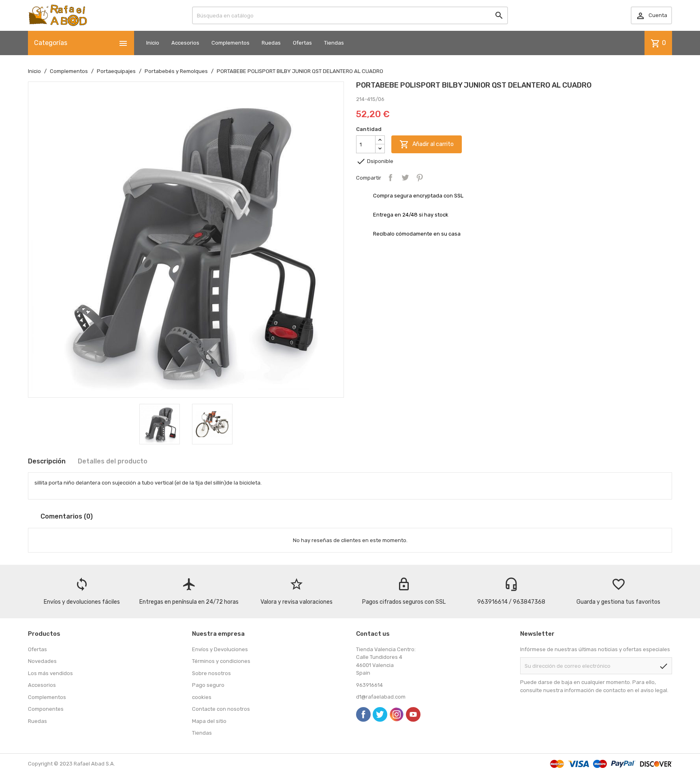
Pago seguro (208, 685)
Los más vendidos (50, 673)
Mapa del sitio (209, 721)
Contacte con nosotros (221, 709)
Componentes (46, 709)
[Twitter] (380, 714)
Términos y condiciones (221, 661)
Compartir (390, 177)
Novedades (42, 661)
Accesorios (185, 43)
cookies (201, 697)
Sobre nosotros (211, 673)
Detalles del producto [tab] (112, 461)
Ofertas (302, 43)
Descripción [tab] (47, 461)
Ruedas (271, 43)
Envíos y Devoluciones (220, 649)
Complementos (230, 43)
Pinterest (420, 177)
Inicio (152, 43)
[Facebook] (363, 714)
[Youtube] (413, 714)
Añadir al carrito (426, 144)
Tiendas (334, 43)
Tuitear (405, 177)
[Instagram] (396, 714)
